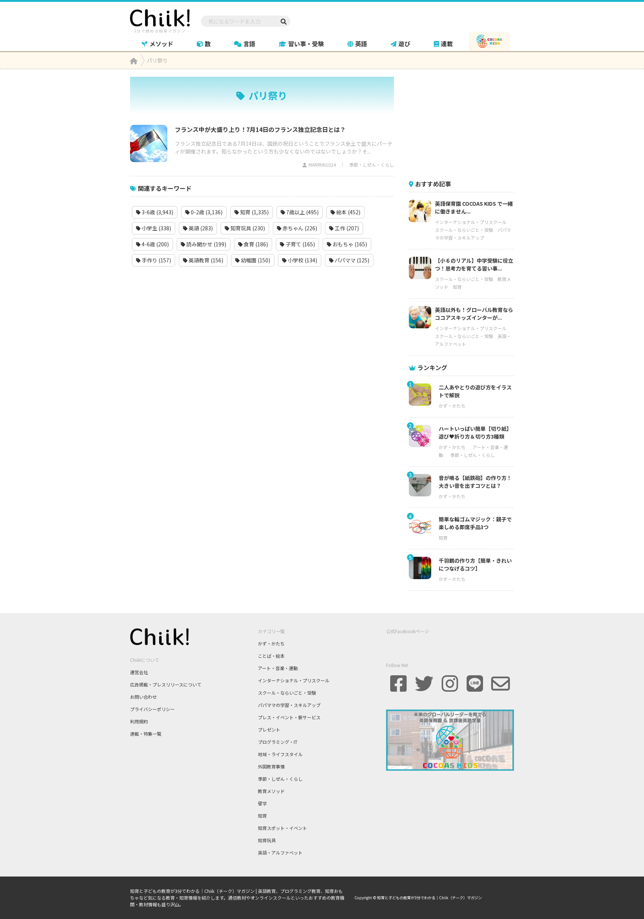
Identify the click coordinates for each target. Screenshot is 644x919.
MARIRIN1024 (322, 164)
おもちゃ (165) (349, 244)
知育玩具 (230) (247, 228)
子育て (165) (299, 244)
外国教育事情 (271, 766)
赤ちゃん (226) (299, 228)
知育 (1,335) (254, 212)
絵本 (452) (347, 212)
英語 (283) (200, 228)
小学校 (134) (302, 260)
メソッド (161, 43)
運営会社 (139, 672)
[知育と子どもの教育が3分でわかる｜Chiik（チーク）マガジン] (160, 19)
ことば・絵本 (271, 656)
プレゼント (269, 729)
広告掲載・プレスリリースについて (165, 684)
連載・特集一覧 (145, 733)
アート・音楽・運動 (278, 668)
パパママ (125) (351, 260)
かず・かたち (452, 405)
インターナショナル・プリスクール (470, 222)
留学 (262, 803)
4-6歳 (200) (155, 244)
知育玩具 (267, 840)
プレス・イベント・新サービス (289, 717)
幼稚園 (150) (255, 260)
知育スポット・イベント (282, 828)
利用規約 (139, 721)
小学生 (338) (156, 228)
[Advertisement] (465, 123)
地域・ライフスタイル (280, 754)
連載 (447, 43)
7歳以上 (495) (302, 212)
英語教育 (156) (205, 260)
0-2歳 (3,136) (206, 212)
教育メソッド (271, 791)
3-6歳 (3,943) (157, 212)
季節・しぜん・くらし (371, 164)
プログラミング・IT (277, 742)
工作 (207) (346, 228)
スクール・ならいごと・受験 (464, 230)
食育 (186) (255, 244)
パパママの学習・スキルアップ (289, 705)
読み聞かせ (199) (205, 244)
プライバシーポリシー (152, 709)
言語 (249, 43)
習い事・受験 (306, 43)
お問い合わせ (143, 697)
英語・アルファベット (280, 852)
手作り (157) (156, 260)
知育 (457, 287)
